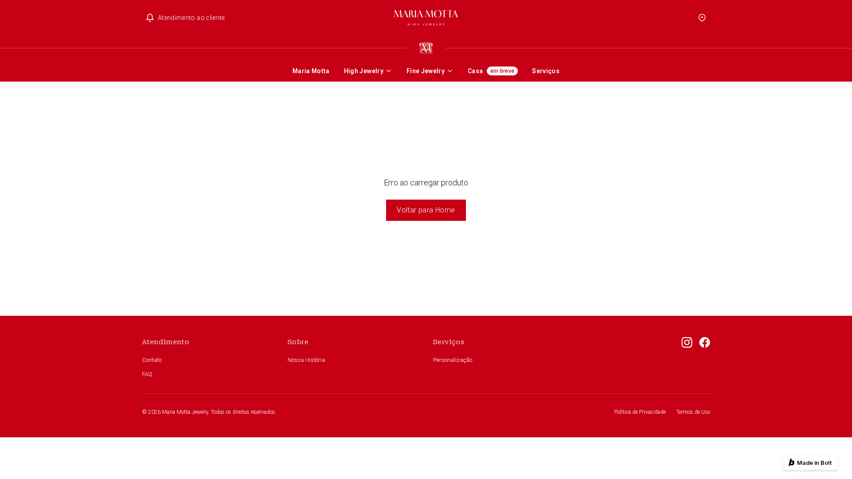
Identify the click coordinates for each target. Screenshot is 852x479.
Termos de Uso (693, 412)
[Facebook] (704, 358)
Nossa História (306, 360)
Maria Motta (311, 71)
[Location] (702, 18)
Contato (152, 360)
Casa (491, 71)
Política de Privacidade (640, 412)
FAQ (147, 374)
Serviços (546, 71)
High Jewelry (363, 71)
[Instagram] (687, 358)
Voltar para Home (426, 210)
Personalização (452, 360)
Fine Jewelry (425, 71)
